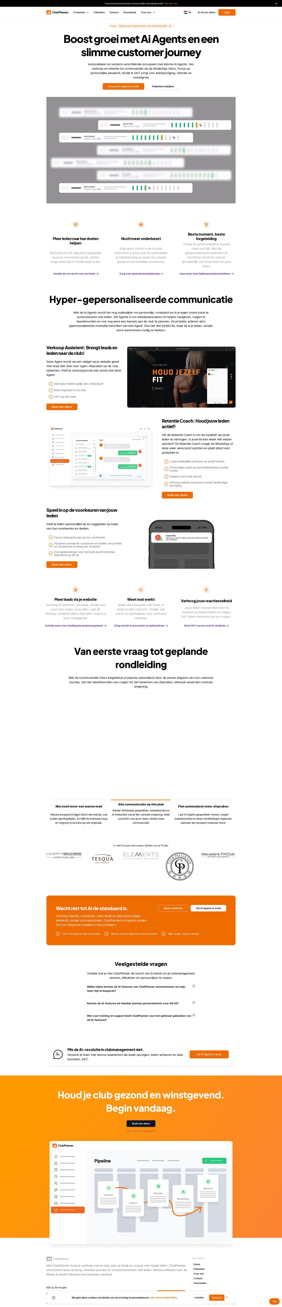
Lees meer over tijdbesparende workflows (204, 273)
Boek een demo (62, 406)
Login (227, 12)
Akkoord (217, 1297)
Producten (79, 12)
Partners (114, 12)
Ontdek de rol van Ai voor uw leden (74, 273)
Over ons (146, 12)
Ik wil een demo (206, 12)
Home (197, 1264)
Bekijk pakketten (173, 908)
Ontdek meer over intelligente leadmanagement (74, 625)
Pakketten (99, 12)
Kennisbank (130, 12)
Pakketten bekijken (163, 86)
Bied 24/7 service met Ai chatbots (204, 625)
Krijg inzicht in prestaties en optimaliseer (139, 625)
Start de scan (170, 3)
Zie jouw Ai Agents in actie (123, 86)
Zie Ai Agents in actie (208, 908)
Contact (198, 1278)
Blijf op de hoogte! (56, 1287)
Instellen (199, 1297)
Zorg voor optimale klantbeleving (139, 273)
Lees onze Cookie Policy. (163, 1297)
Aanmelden (200, 1283)
